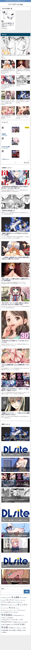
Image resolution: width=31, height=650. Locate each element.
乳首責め (8, 615)
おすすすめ (9, 597)
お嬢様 (16, 597)
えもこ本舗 (4, 149)
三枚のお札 (16, 612)
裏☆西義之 (13, 630)
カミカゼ (23, 600)
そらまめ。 (24, 597)
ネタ (13, 608)
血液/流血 (5, 630)
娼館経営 (8, 624)
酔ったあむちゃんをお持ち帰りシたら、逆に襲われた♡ (14, 148)
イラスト (11, 600)
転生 (25, 630)
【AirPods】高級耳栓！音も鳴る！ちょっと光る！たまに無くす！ (7, 25)
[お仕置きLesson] (15, 131)
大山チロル (7, 622)
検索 (2, 588)
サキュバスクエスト (18, 602)
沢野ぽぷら (13, 627)
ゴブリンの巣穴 (7, 602)
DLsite (26, 163)
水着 (6, 627)
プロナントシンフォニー (8, 610)
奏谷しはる (21, 622)
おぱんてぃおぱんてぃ (6, 137)
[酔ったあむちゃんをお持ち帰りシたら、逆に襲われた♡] (15, 143)
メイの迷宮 (5, 612)
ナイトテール (5, 608)
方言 (17, 624)
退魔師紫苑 (4, 632)
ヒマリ (18, 608)
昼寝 (23, 624)
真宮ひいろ (19, 627)
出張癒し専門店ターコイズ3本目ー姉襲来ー (10, 619)
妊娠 (4, 624)
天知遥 (15, 622)
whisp (4, 597)
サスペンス (7, 605)
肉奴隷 (24, 627)
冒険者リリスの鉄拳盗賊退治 (7, 617)
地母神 (21, 619)
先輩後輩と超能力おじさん (19, 615)
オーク (18, 600)
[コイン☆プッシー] (15, 156)
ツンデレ (24, 605)
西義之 (20, 630)
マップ (16, 610)
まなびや (4, 600)
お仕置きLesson (5, 136)
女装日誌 (26, 622)
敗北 (13, 624)
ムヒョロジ (22, 610)
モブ (11, 612)
